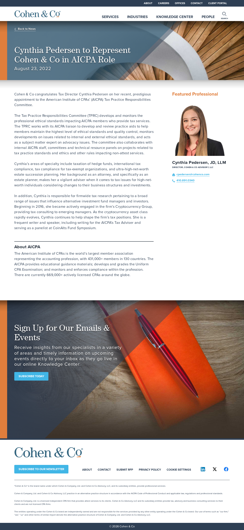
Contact (197, 3)
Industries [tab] (137, 16)
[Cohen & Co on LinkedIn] (203, 469)
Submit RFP (124, 469)
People (208, 16)
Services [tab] (110, 16)
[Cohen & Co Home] (37, 13)
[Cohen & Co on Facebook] (226, 469)
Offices (180, 3)
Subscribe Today (31, 376)
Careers (163, 3)
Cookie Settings (179, 469)
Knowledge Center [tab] (174, 16)
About (148, 3)
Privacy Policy (150, 469)
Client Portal (217, 3)
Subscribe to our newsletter (41, 469)
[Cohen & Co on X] (214, 469)
